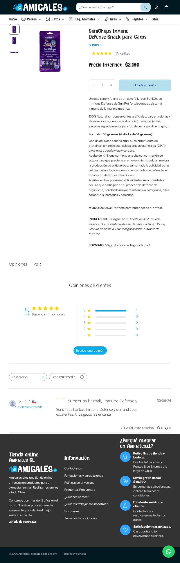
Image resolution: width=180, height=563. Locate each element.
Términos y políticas (74, 553)
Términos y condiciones (80, 518)
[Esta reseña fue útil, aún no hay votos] (158, 427)
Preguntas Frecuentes (79, 490)
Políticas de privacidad (79, 483)
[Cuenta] (157, 7)
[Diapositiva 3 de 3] (14, 52)
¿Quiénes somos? (76, 497)
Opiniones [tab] (18, 264)
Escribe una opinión (90, 350)
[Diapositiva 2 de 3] (14, 41)
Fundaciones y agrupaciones (83, 476)
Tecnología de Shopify (44, 553)
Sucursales (71, 511)
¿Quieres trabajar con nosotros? (86, 504)
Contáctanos (73, 468)
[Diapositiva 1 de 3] (14, 29)
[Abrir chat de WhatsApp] (168, 551)
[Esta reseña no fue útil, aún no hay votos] (166, 427)
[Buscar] (145, 7)
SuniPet (95, 45)
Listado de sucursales (22, 522)
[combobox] (113, 7)
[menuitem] (155, 19)
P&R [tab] (37, 264)
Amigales (24, 553)
